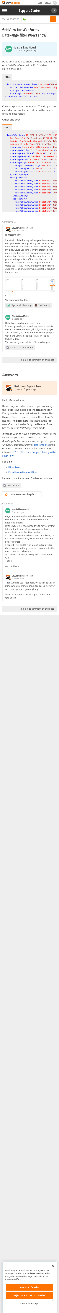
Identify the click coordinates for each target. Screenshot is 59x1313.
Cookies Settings (29, 1303)
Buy (40, 2)
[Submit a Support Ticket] (53, 19)
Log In (48, 2)
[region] (29, 1287)
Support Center (29, 10)
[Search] (54, 10)
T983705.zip (44, 305)
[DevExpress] (11, 3)
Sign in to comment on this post (37, 359)
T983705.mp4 (13, 485)
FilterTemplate (40, 444)
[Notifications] (55, 3)
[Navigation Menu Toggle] (4, 10)
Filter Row (14, 467)
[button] (53, 82)
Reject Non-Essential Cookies (29, 1295)
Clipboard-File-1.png (21, 305)
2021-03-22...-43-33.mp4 (22, 347)
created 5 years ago (26, 50)
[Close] (52, 1266)
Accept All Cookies (29, 1287)
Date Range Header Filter (22, 472)
